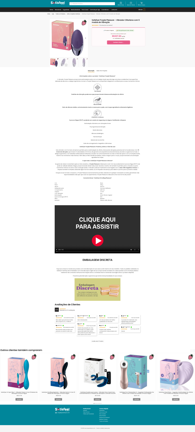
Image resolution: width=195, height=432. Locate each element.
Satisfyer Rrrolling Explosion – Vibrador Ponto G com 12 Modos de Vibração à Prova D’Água (19, 392)
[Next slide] (85, 38)
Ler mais (19, 399)
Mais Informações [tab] (102, 71)
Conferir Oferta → (118, 42)
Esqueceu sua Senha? (104, 417)
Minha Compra (141, 5)
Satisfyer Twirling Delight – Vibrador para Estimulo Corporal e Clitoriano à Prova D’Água (176, 392)
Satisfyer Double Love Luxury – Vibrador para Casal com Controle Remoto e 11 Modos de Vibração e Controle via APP (58, 392)
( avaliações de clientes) (105, 25)
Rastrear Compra (103, 419)
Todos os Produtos (60, 14)
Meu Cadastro (102, 414)
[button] (141, 9)
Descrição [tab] (91, 71)
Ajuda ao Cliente (131, 5)
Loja (53, 14)
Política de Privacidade (88, 414)
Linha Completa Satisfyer (73, 14)
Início (48, 14)
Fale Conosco (86, 412)
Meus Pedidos (102, 415)
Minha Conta (121, 5)
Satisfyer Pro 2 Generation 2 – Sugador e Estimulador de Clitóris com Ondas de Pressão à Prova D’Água (97, 392)
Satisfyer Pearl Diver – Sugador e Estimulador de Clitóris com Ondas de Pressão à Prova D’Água (137, 392)
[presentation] (191, 351)
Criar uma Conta (103, 412)
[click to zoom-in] (69, 38)
